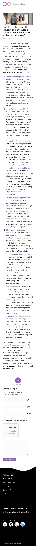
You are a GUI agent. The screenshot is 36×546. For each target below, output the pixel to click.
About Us (6, 486)
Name (28, 400)
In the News (7, 479)
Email (28, 407)
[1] (18, 19)
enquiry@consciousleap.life (18, 512)
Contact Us (7, 490)
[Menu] (30, 4)
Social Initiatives (9, 482)
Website (29, 413)
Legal (5, 494)
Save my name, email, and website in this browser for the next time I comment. (17, 421)
